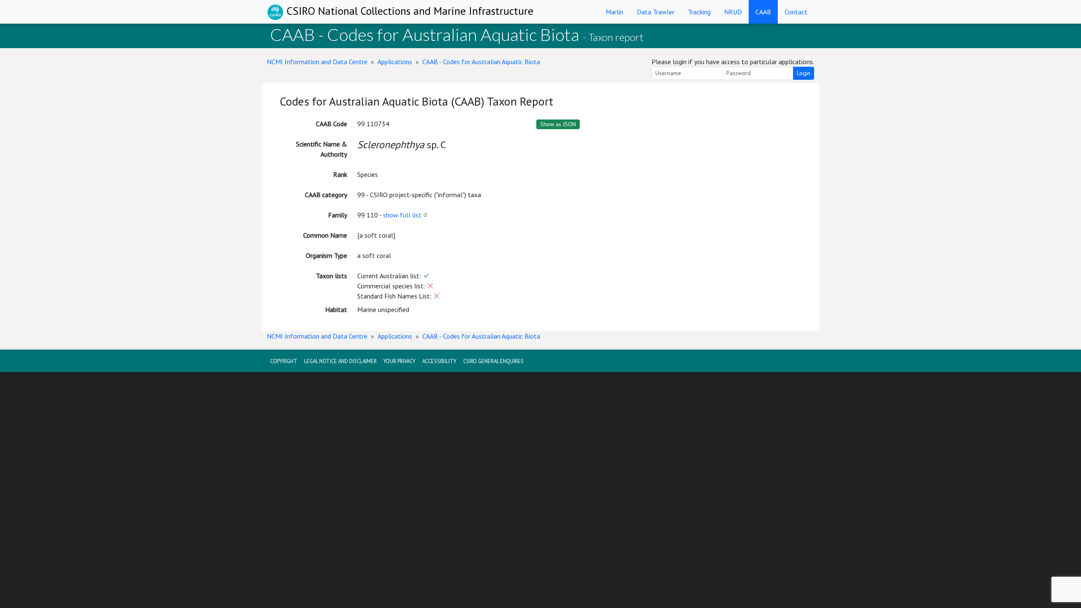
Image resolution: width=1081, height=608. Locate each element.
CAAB (763, 12)
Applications (395, 61)
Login (803, 73)
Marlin (614, 12)
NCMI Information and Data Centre (317, 61)
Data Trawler (655, 12)
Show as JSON (558, 124)
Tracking (699, 12)
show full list (402, 215)
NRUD (733, 12)
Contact (796, 12)
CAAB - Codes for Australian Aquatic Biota (481, 61)
